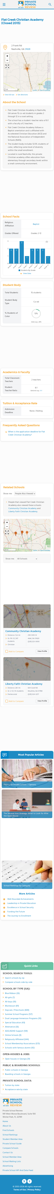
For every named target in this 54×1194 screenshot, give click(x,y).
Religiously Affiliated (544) (17, 1039)
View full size (9, 94)
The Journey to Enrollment (19, 916)
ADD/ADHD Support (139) (16, 1031)
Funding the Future (16, 911)
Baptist (36, 224)
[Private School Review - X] (24, 1181)
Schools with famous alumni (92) (20, 1048)
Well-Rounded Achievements (20, 899)
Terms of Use (20, 1190)
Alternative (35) (12, 1027)
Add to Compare (16, 651)
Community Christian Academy (22, 508)
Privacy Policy (34, 1190)
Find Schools (8, 1130)
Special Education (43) (15, 1022)
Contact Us (8, 1152)
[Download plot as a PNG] (46, 241)
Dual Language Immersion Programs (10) (23, 1018)
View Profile (42, 651)
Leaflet (35, 550)
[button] (27, 533)
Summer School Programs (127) (19, 1014)
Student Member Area (12, 1139)
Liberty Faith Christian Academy (22, 511)
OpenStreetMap (45, 550)
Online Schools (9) (13, 1035)
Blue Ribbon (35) (12, 993)
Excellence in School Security (20, 907)
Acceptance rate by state (16, 1089)
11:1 (41, 390)
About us (7, 1126)
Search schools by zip (14, 978)
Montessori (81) (12, 1006)
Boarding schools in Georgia (17, 1074)
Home (5, 1121)
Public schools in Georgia (16, 1070)
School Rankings (10, 1134)
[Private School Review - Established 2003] (27, 4)
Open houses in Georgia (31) (17, 1059)
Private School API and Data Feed (18, 1170)
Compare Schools (10, 1148)
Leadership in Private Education (21, 903)
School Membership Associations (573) (22, 1043)
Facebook (29, 1181)
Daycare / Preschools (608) (17, 1010)
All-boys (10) (10, 1001)
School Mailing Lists (12, 1161)
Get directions (23, 94)
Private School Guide (12, 1143)
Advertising (8, 1166)
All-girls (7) (10, 997)
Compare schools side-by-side (18, 982)
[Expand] (7, 532)
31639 (27, 49)
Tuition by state (12, 1085)
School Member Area (12, 1157)
